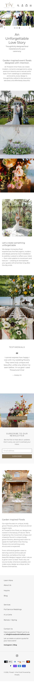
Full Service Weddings (13, 609)
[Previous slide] (4, 28)
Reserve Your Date (17, 418)
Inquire (7, 590)
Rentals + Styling (10, 620)
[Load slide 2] (16, 28)
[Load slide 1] (14, 28)
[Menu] (31, 5)
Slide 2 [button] (17, 386)
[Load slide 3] (17, 28)
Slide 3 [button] (20, 386)
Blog (6, 596)
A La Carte (8, 615)
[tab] (14, 386)
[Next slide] (29, 28)
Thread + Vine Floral (15, 672)
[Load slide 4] (19, 28)
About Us (7, 585)
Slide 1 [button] (14, 386)
